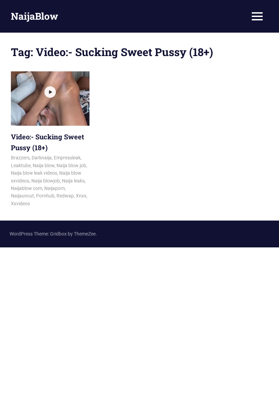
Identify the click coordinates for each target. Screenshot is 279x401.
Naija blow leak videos (34, 173)
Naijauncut (22, 195)
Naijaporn (54, 188)
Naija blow (43, 165)
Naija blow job (71, 165)
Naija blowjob (45, 181)
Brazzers (20, 157)
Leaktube (21, 165)
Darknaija (42, 157)
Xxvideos (20, 203)
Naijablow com (26, 188)
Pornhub (45, 195)
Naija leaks (73, 181)
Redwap (65, 195)
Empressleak (67, 157)
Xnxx (81, 195)
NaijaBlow (34, 16)
